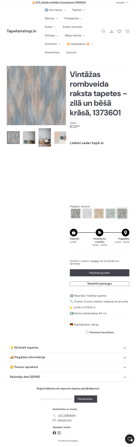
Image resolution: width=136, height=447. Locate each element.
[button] (76, 213)
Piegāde (95, 261)
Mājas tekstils (73, 35)
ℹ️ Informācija (54, 10)
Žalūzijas (50, 35)
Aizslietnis (51, 44)
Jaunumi (71, 52)
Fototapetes (72, 18)
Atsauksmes (52, 52)
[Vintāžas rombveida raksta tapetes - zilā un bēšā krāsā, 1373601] (99, 161)
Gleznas (50, 18)
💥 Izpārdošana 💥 (78, 44)
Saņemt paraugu (99, 283)
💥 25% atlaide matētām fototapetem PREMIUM (59, 2)
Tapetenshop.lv (21, 31)
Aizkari (49, 27)
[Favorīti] (119, 31)
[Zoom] (36, 95)
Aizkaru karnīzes (72, 27)
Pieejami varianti (80, 206)
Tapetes (77, 10)
